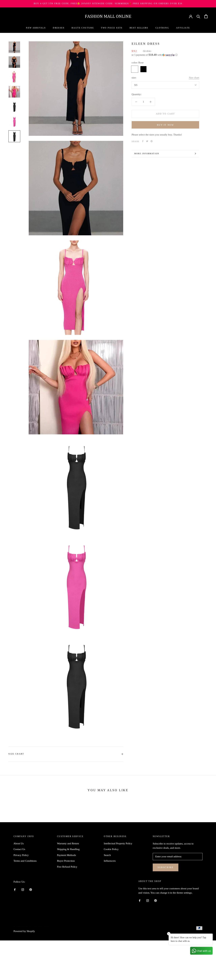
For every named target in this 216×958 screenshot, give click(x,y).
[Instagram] (22, 889)
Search (107, 855)
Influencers (110, 860)
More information (146, 153)
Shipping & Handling (68, 849)
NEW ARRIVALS (36, 28)
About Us (19, 843)
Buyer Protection (66, 860)
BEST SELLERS (139, 28)
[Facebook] (143, 141)
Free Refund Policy (67, 866)
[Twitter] (147, 141)
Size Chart (16, 754)
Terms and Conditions (25, 860)
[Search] (198, 16)
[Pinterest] (152, 141)
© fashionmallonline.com (31, 927)
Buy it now (165, 125)
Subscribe (165, 867)
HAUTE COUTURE (83, 28)
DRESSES (58, 28)
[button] (165, 55)
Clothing (162, 28)
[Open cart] (206, 16)
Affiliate (183, 28)
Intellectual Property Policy (118, 843)
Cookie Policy (111, 849)
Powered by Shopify (24, 931)
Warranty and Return (68, 843)
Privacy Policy (21, 855)
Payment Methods (66, 855)
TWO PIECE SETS (112, 28)
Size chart (194, 77)
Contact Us (19, 849)
